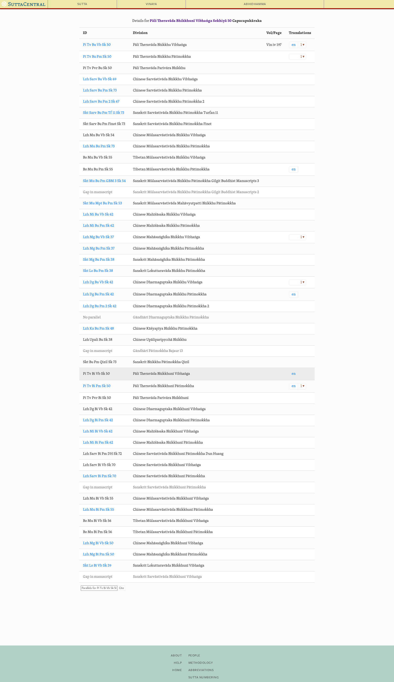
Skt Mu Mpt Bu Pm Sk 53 (102, 203)
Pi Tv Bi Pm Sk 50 (97, 386)
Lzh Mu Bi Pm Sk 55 (98, 510)
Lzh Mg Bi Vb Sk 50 (98, 543)
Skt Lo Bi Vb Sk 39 (97, 565)
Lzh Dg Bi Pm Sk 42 (98, 420)
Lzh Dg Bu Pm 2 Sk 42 (99, 306)
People (194, 655)
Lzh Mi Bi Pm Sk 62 (98, 443)
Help (178, 663)
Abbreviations (201, 670)
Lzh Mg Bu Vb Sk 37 (98, 237)
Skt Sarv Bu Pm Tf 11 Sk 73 (103, 113)
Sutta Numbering (203, 677)
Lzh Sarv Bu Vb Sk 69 (99, 79)
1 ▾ (302, 45)
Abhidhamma (255, 4)
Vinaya (151, 4)
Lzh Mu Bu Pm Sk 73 (99, 146)
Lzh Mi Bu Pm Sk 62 (98, 226)
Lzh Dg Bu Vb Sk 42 (98, 282)
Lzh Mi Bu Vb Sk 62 (98, 214)
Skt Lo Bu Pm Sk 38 (98, 271)
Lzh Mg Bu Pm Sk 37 (98, 248)
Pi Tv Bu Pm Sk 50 (97, 57)
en (294, 45)
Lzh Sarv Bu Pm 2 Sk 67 (101, 102)
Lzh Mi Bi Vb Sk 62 (97, 431)
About (176, 655)
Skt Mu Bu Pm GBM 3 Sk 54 (104, 181)
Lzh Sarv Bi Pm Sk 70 (99, 476)
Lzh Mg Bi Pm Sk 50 (98, 554)
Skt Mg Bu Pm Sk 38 (98, 260)
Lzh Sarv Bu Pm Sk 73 (100, 90)
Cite (121, 588)
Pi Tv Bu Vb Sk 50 (97, 45)
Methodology (200, 663)
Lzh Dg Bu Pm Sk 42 (98, 294)
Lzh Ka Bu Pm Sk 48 (98, 329)
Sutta (82, 4)
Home (177, 670)
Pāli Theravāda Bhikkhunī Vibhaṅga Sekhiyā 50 (191, 21)
